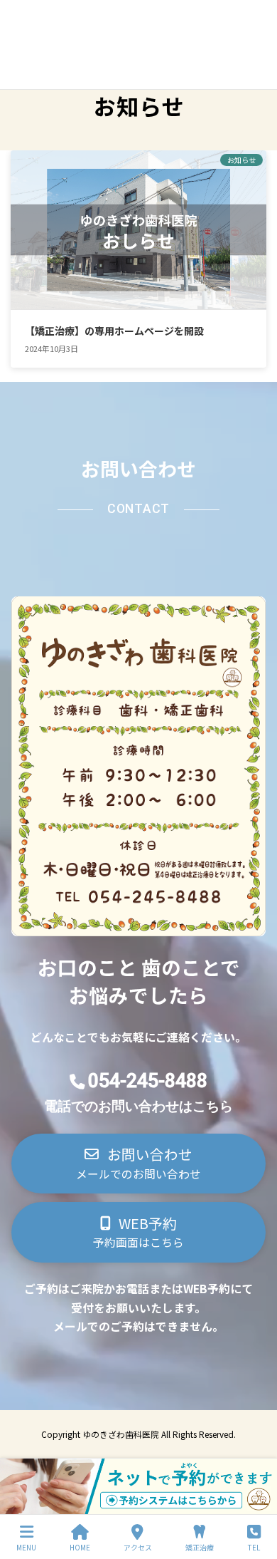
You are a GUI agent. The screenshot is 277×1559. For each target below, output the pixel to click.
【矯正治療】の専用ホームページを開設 (114, 330)
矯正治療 (199, 1547)
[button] (138, 1164)
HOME (80, 1547)
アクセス (138, 1547)
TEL (254, 1547)
